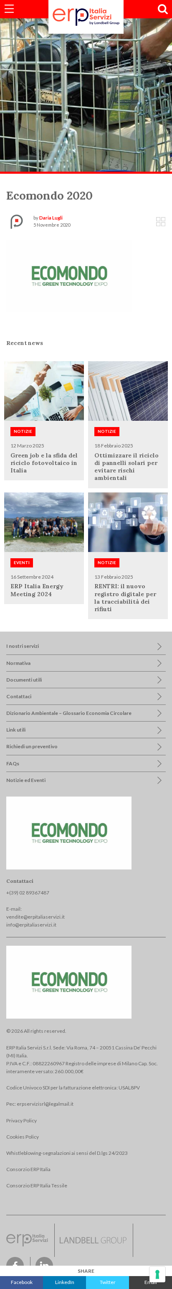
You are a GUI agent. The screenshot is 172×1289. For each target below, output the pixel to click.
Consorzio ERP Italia (28, 1169)
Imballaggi (32, 85)
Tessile (29, 101)
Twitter (108, 1282)
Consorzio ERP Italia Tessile (36, 1185)
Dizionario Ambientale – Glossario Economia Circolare (69, 713)
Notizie (23, 431)
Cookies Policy (22, 1137)
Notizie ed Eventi (26, 780)
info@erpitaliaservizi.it (31, 925)
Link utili (15, 730)
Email (150, 1282)
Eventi (22, 562)
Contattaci (18, 696)
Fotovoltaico (35, 53)
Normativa (18, 663)
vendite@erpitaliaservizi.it (35, 917)
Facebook (22, 1282)
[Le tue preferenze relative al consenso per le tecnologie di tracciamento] (157, 1274)
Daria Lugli (51, 217)
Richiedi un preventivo (32, 746)
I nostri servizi (22, 646)
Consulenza (34, 69)
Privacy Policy (21, 1120)
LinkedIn (64, 1282)
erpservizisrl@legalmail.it (45, 1104)
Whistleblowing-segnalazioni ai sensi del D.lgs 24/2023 (67, 1153)
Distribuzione (36, 36)
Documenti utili (24, 680)
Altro (26, 118)
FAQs (12, 763)
